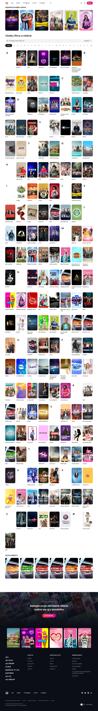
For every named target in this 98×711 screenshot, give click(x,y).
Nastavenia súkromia (31, 700)
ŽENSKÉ (29, 658)
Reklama (74, 661)
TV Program (26, 3)
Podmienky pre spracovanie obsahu (12, 700)
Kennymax (13, 705)
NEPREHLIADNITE (77, 655)
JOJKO (8, 667)
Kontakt (52, 700)
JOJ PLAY (9, 660)
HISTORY (30, 669)
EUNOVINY (52, 669)
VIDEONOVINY (53, 666)
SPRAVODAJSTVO (55, 655)
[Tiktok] (91, 692)
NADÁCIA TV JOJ (12, 670)
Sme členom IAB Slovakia (43, 700)
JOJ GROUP (10, 679)
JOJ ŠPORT (9, 663)
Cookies (23, 700)
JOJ (6, 657)
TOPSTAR (30, 661)
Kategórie (86, 41)
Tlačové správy (76, 658)
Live (12, 3)
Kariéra (74, 669)
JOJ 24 (34, 3)
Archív (18, 3)
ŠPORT (51, 664)
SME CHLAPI (31, 664)
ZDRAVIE (30, 666)
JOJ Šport (42, 3)
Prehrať (47, 615)
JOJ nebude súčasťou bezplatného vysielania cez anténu (81, 672)
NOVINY (52, 658)
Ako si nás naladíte (77, 664)
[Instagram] (85, 692)
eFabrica (24, 705)
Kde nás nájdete (76, 666)
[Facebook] (82, 692)
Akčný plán (75, 676)
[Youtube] (88, 692)
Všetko (8, 45)
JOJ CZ (8, 676)
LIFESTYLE (30, 655)
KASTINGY (9, 673)
